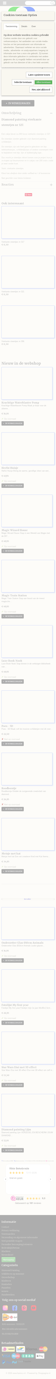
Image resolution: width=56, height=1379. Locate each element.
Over (34, 26)
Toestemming (11, 26)
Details (24, 26)
